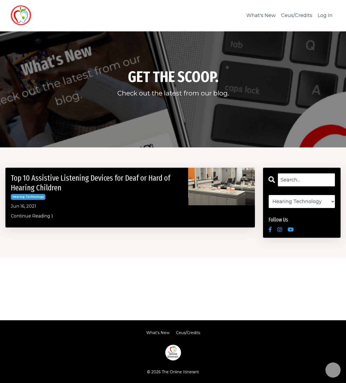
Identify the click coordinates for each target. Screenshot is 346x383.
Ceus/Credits (296, 15)
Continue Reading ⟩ (32, 216)
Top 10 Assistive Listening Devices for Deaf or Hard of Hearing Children (90, 183)
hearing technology (28, 197)
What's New (261, 15)
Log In (325, 15)
